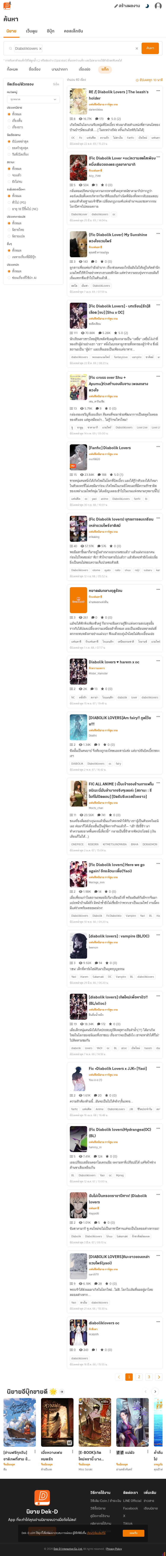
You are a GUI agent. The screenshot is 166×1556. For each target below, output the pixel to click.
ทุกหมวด (15, 99)
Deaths (93, 735)
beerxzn (93, 947)
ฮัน (5, 1469)
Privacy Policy (114, 1549)
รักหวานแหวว (97, 668)
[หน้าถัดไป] (159, 1377)
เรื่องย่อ (84, 70)
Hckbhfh (94, 1334)
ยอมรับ (133, 1533)
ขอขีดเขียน (95, 323)
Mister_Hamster (98, 673)
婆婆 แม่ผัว (125, 1453)
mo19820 (94, 459)
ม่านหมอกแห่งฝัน (98, 602)
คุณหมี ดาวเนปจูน (99, 252)
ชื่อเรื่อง (34, 70)
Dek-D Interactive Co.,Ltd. (68, 1549)
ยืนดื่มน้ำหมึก (96, 1014)
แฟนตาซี (94, 1208)
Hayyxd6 (94, 1213)
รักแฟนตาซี (95, 170)
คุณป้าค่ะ (159, 1469)
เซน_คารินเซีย (96, 401)
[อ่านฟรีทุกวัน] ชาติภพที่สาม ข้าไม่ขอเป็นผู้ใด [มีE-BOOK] (16, 1456)
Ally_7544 (95, 175)
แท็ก (105, 70)
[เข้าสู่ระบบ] (158, 6)
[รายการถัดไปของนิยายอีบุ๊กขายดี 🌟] (155, 1391)
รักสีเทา (93, 1329)
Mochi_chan (96, 807)
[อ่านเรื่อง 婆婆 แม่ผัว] (132, 1422)
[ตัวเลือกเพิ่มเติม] (158, 91)
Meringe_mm (97, 882)
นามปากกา (60, 70)
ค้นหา (150, 48)
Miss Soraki (85, 1469)
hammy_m (95, 1147)
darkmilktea (96, 109)
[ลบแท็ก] (40, 48)
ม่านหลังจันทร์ (124, 1469)
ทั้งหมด (12, 70)
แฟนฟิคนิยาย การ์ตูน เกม (103, 104)
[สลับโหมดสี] (147, 6)
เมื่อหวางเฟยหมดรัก (51, 1456)
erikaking (94, 536)
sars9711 (94, 1274)
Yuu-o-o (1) (95, 1079)
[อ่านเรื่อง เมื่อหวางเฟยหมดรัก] (57, 1422)
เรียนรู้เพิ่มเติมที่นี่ (96, 1533)
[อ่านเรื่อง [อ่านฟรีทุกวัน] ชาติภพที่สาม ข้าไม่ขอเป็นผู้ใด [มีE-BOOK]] (19, 1422)
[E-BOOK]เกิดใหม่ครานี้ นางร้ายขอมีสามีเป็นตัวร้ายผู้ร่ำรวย (92, 1456)
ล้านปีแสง (46, 1469)
